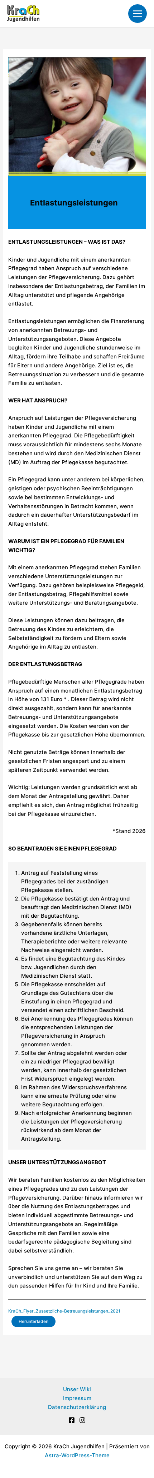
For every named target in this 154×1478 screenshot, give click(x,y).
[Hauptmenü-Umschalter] (137, 13)
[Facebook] (71, 1420)
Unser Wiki (77, 1389)
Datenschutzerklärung (77, 1407)
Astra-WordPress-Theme (77, 1455)
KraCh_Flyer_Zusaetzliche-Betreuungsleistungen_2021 (64, 1311)
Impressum (77, 1398)
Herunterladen (33, 1321)
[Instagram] (82, 1420)
